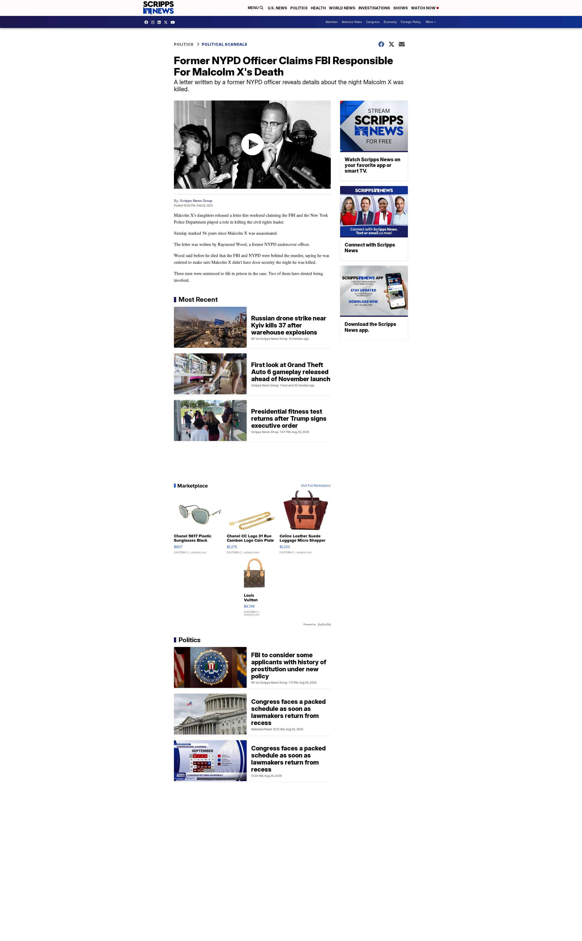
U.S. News (277, 8)
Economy (390, 22)
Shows (400, 8)
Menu (254, 8)
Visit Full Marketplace (316, 485)
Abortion (332, 22)
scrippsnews (147, 22)
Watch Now (423, 8)
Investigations (374, 8)
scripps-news (160, 22)
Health (318, 8)
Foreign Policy (411, 22)
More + (431, 22)
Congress (373, 22)
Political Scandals (224, 44)
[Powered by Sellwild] (324, 624)
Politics (299, 8)
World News (342, 8)
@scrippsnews (174, 22)
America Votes (352, 22)
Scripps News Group (196, 201)
